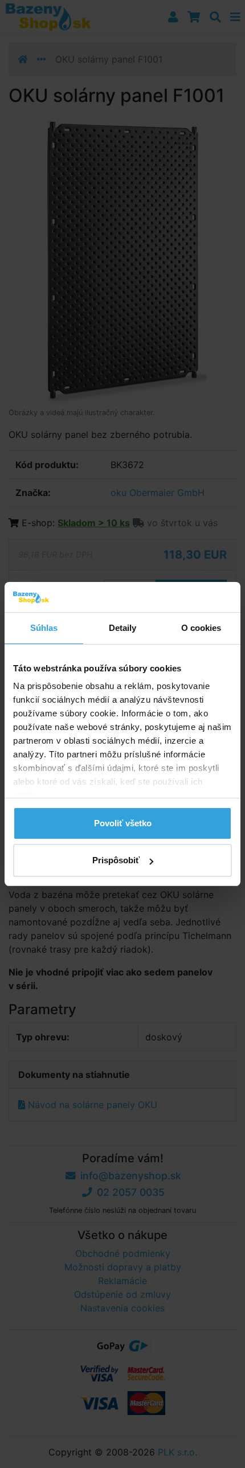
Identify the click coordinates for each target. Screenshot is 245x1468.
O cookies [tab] (201, 628)
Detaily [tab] (123, 628)
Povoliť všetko (123, 823)
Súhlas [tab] (44, 628)
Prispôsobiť (116, 860)
